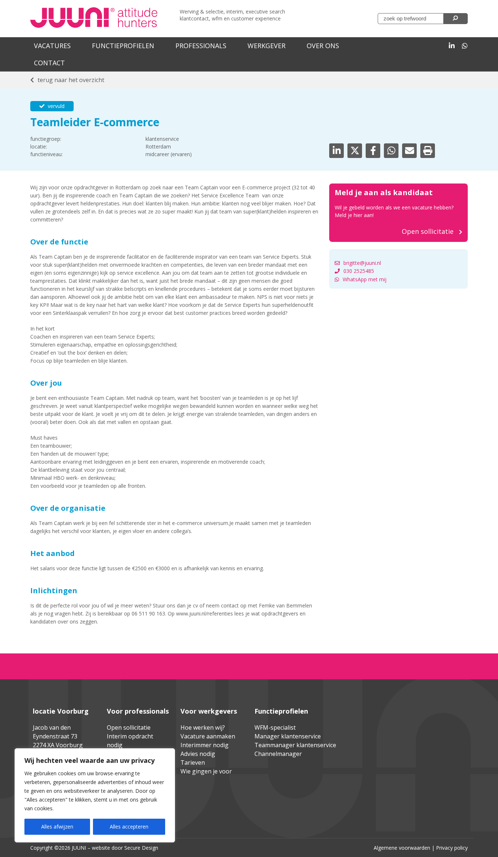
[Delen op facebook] (373, 150)
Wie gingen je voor (206, 771)
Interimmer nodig (204, 745)
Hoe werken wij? (202, 727)
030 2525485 (358, 270)
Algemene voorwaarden (402, 847)
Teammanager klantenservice (295, 745)
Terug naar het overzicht (71, 80)
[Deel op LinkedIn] (336, 150)
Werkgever (266, 45)
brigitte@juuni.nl (362, 262)
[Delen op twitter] (354, 150)
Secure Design (141, 847)
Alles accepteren (129, 826)
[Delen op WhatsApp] (391, 150)
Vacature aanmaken (207, 736)
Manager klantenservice (287, 736)
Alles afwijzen (57, 826)
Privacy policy (452, 847)
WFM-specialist (275, 727)
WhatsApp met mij (364, 279)
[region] (95, 795)
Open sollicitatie (129, 727)
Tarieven (192, 762)
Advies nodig (197, 754)
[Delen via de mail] (409, 150)
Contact (49, 62)
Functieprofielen (123, 45)
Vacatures (52, 45)
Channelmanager (278, 754)
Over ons (323, 45)
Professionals (200, 45)
